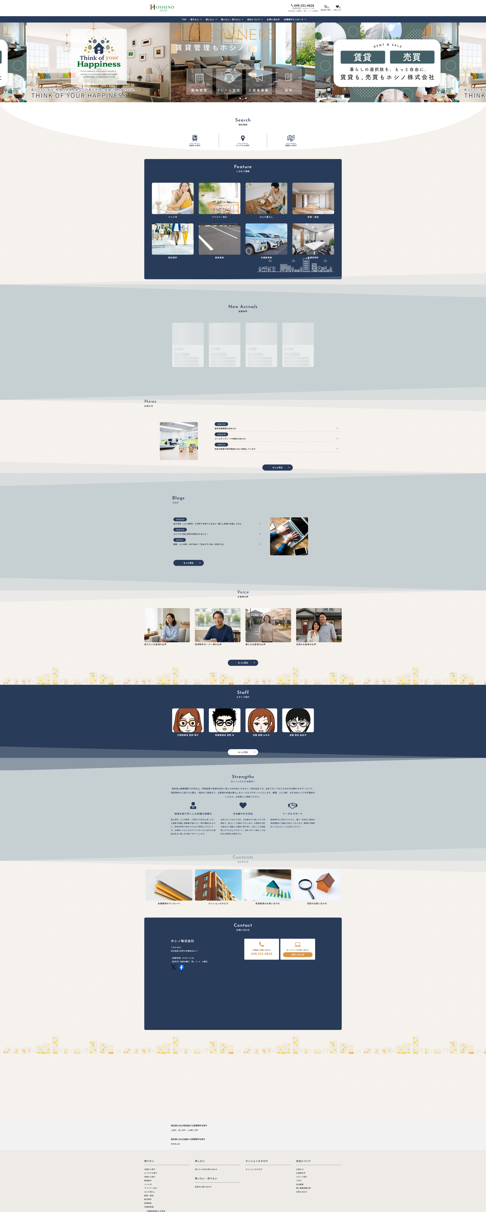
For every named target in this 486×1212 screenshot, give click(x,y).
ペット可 (148, 1184)
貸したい (210, 19)
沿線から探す (195, 145)
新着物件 (148, 1180)
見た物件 (326, 9)
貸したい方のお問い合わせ (206, 1169)
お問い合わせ (273, 19)
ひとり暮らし (149, 1191)
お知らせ (300, 1169)
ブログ (299, 1180)
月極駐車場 (149, 1207)
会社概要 (300, 1184)
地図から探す (291, 145)
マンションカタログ (254, 1169)
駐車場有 (148, 1203)
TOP (184, 19)
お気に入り (337, 9)
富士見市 (181, 1130)
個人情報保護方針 (303, 1188)
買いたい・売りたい (231, 19)
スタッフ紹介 (301, 1176)
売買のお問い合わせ (203, 1186)
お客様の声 (301, 1173)
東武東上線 (175, 1144)
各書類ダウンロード (294, 19)
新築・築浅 (149, 1195)
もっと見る (277, 467)
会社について (253, 19)
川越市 (173, 1130)
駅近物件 (148, 1199)
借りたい (194, 19)
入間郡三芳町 (193, 1130)
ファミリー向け (150, 1188)
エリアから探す (243, 145)
